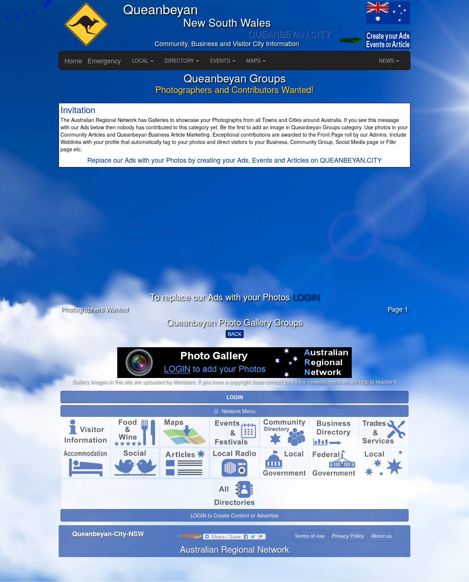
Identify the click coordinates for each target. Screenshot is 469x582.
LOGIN (306, 296)
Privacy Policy (348, 536)
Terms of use (310, 536)
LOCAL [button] (141, 60)
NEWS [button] (387, 60)
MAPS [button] (254, 60)
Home (73, 60)
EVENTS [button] (221, 60)
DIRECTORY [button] (180, 60)
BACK (234, 334)
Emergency (104, 60)
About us (381, 536)
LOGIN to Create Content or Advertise (234, 515)
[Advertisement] (234, 240)
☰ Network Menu (234, 411)
